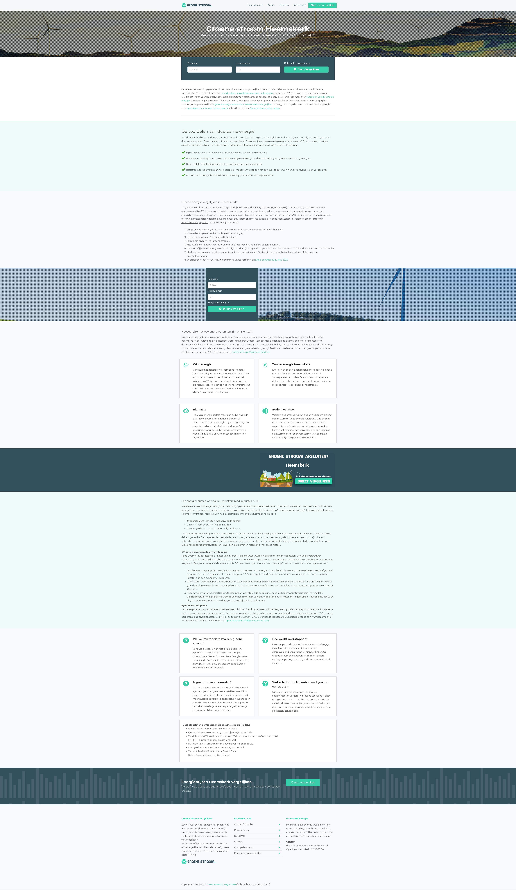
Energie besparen (243, 847)
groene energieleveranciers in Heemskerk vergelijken (243, 104)
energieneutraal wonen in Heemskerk (207, 108)
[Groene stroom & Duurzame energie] (196, 5)
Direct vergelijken (303, 782)
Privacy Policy (241, 830)
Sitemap (238, 841)
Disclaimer (239, 836)
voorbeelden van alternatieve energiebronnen (247, 93)
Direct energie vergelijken (248, 853)
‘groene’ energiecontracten (265, 108)
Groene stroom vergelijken (221, 884)
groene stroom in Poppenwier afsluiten (247, 620)
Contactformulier (243, 824)
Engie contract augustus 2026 (271, 260)
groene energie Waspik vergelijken (250, 352)
